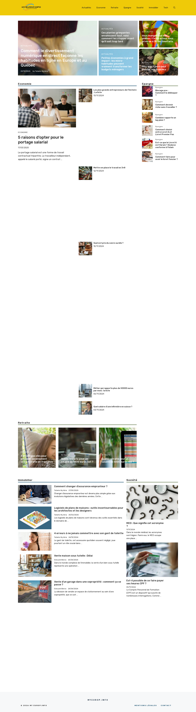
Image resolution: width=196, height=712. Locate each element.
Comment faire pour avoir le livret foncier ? (166, 158)
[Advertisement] (115, 113)
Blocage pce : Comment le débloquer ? (166, 92)
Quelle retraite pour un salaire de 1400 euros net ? (77, 460)
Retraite (114, 7)
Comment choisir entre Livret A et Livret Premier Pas (164, 132)
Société (140, 7)
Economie (100, 7)
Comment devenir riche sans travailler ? (166, 106)
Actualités (86, 7)
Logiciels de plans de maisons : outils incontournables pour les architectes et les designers (88, 509)
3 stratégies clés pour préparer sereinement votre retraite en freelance (37, 458)
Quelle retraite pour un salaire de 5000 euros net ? (118, 460)
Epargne (127, 7)
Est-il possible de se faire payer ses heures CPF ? (145, 582)
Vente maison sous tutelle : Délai (73, 555)
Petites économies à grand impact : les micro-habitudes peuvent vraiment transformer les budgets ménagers (117, 64)
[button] (174, 8)
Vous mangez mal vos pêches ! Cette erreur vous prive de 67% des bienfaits (157, 38)
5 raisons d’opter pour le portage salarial (41, 140)
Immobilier (153, 7)
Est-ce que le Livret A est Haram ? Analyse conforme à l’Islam (166, 145)
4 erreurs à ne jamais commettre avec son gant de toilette (88, 533)
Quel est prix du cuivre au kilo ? (108, 243)
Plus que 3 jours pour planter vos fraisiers (154, 68)
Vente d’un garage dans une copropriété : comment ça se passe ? (87, 583)
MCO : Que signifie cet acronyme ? (145, 525)
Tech (165, 7)
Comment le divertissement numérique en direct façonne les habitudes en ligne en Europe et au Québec (54, 58)
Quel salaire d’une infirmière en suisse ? (112, 406)
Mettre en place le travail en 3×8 (109, 167)
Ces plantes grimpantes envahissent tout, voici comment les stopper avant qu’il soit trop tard (117, 37)
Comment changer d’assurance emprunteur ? (80, 486)
